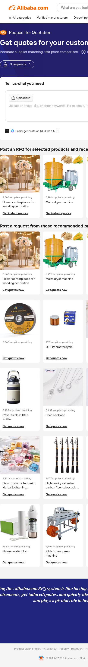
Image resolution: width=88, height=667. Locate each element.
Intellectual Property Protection (63, 648)
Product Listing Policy (28, 648)
